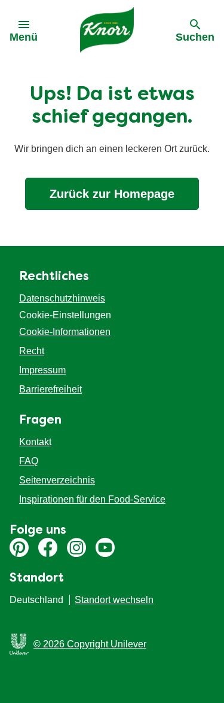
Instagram (76, 547)
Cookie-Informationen (65, 332)
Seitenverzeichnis (57, 480)
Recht (31, 351)
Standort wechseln (114, 600)
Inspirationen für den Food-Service (92, 499)
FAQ (28, 461)
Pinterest (19, 547)
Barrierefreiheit (50, 389)
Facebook (47, 547)
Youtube (105, 547)
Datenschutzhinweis (62, 298)
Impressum (42, 370)
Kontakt (35, 442)
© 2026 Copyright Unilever (89, 644)
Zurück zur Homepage (112, 193)
